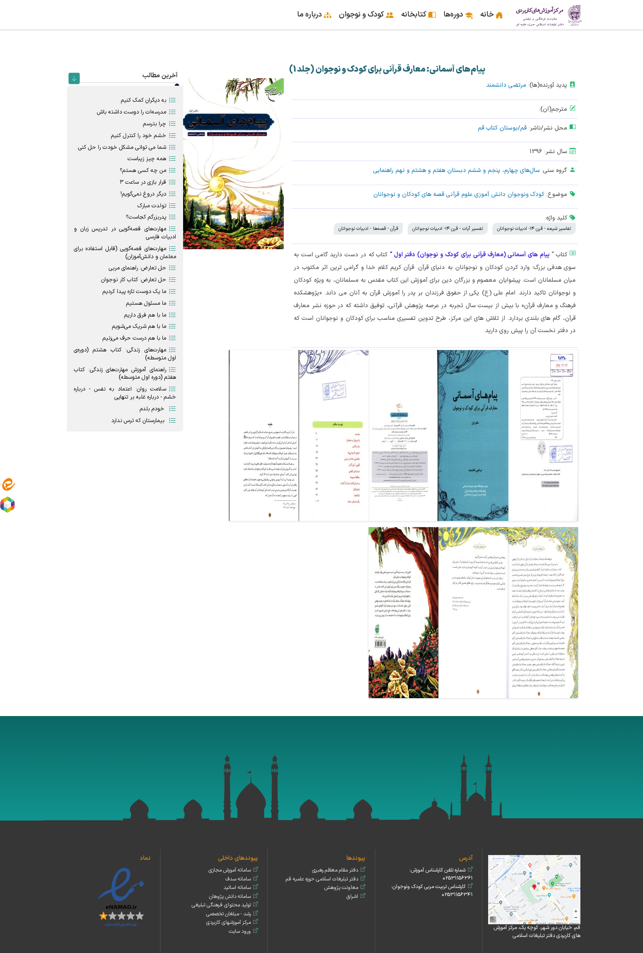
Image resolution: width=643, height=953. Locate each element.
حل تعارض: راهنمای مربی (137, 268)
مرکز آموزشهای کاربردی (228, 923)
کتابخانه (413, 14)
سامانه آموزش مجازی (230, 870)
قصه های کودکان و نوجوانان (408, 194)
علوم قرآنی (459, 194)
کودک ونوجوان (525, 194)
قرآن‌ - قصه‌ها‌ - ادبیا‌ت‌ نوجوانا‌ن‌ (368, 228)
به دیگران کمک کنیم (143, 100)
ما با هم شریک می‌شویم (139, 326)
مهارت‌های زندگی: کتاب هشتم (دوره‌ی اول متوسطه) (125, 354)
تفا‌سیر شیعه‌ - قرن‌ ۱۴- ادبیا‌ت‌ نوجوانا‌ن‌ (534, 228)
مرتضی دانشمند (506, 85)
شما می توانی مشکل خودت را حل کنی (122, 147)
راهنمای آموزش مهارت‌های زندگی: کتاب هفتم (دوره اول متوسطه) (125, 374)
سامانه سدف (238, 879)
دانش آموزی (490, 194)
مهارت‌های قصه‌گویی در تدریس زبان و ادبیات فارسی (125, 233)
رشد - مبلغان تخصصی (228, 914)
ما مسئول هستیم (146, 303)
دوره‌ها (453, 14)
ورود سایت (240, 932)
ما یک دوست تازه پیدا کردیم (134, 291)
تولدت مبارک (151, 206)
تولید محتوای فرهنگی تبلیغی (221, 905)
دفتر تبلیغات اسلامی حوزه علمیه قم (322, 879)
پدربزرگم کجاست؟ (146, 217)
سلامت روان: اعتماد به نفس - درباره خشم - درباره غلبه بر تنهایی (125, 393)
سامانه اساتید (237, 888)
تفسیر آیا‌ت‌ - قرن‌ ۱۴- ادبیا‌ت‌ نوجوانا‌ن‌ (447, 228)
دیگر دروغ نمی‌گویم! (143, 194)
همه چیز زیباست (147, 159)
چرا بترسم (154, 124)
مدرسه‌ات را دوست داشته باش (131, 112)
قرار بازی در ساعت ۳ (143, 182)
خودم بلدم (153, 409)
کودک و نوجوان (361, 14)
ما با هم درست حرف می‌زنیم (134, 338)
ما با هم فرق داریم (145, 315)
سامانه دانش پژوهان (230, 897)
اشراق (352, 897)
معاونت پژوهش (341, 888)
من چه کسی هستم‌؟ (143, 170)
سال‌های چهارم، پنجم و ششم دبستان (493, 170)
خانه (487, 14)
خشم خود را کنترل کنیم (138, 135)
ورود (68, 8)
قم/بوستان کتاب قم (502, 127)
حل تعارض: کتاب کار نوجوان (133, 280)
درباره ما (309, 14)
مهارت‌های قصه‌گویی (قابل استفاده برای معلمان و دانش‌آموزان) (125, 252)
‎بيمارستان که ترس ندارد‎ (138, 420)
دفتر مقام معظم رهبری (335, 870)
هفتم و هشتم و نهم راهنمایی (409, 170)
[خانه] (549, 14)
